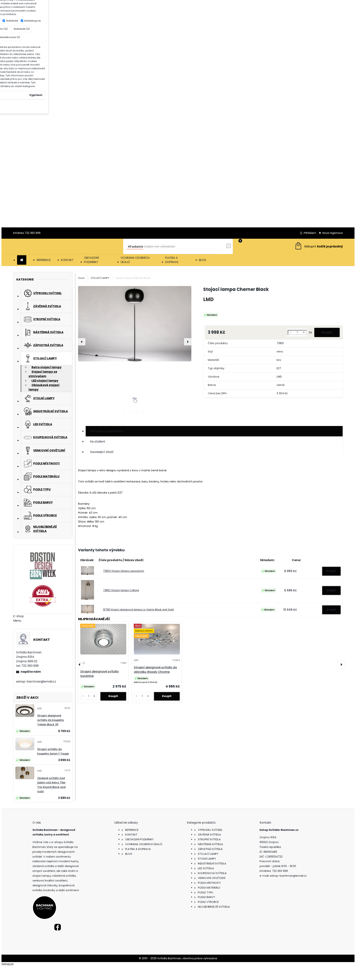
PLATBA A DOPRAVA (171, 260)
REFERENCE (44, 260)
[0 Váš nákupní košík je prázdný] (318, 246)
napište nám (31, 672)
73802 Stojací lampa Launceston (123, 571)
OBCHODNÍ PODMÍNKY (91, 260)
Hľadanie (135, 246)
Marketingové (32, 20)
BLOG (202, 260)
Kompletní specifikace (106, 431)
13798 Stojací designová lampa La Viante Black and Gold (138, 609)
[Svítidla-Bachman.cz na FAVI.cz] (43, 595)
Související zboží (101, 452)
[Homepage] (21, 260)
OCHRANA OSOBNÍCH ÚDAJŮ (135, 260)
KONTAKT (67, 260)
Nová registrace (332, 233)
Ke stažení (97, 441)
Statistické (12, 20)
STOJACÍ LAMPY (100, 278)
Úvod (81, 278)
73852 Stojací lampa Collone (121, 590)
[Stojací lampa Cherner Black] (134, 323)
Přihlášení (310, 233)
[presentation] (81, 341)
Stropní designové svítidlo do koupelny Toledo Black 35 (50, 720)
